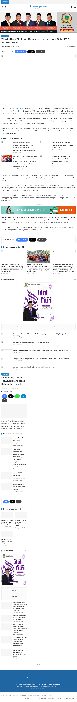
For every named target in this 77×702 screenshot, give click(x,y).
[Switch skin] (6, 8)
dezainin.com (47, 695)
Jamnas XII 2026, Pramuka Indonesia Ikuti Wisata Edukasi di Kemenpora (63, 145)
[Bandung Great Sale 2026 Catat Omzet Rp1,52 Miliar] (6, 344)
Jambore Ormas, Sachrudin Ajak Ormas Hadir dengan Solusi (34, 367)
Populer (20, 327)
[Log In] (71, 8)
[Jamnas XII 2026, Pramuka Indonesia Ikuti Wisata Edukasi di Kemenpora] (45, 144)
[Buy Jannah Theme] (38, 22)
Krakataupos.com (14, 108)
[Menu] (75, 8)
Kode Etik (65, 698)
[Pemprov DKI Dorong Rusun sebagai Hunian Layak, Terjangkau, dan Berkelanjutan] (6, 361)
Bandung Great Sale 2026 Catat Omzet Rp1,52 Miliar (31, 342)
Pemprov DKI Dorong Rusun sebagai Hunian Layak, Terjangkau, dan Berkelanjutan (41, 359)
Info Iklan (43, 698)
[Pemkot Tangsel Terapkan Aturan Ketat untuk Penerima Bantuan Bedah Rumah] (6, 353)
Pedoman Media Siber (54, 698)
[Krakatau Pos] (38, 7)
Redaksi (7, 46)
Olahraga (5, 36)
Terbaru (57, 327)
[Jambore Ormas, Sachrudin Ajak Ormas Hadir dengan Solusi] (6, 369)
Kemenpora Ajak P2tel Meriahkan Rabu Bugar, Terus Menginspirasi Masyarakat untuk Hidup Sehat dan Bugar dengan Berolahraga (38, 268)
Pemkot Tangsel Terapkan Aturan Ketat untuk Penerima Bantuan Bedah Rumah (41, 350)
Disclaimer (72, 698)
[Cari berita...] (2, 8)
